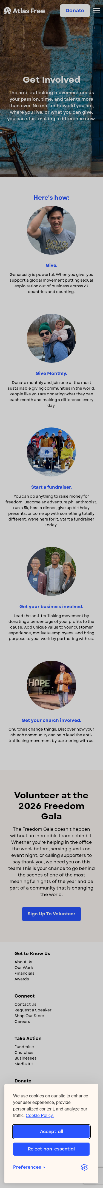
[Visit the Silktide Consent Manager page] (84, 1167)
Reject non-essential (51, 1149)
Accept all (51, 1131)
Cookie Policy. (40, 1115)
